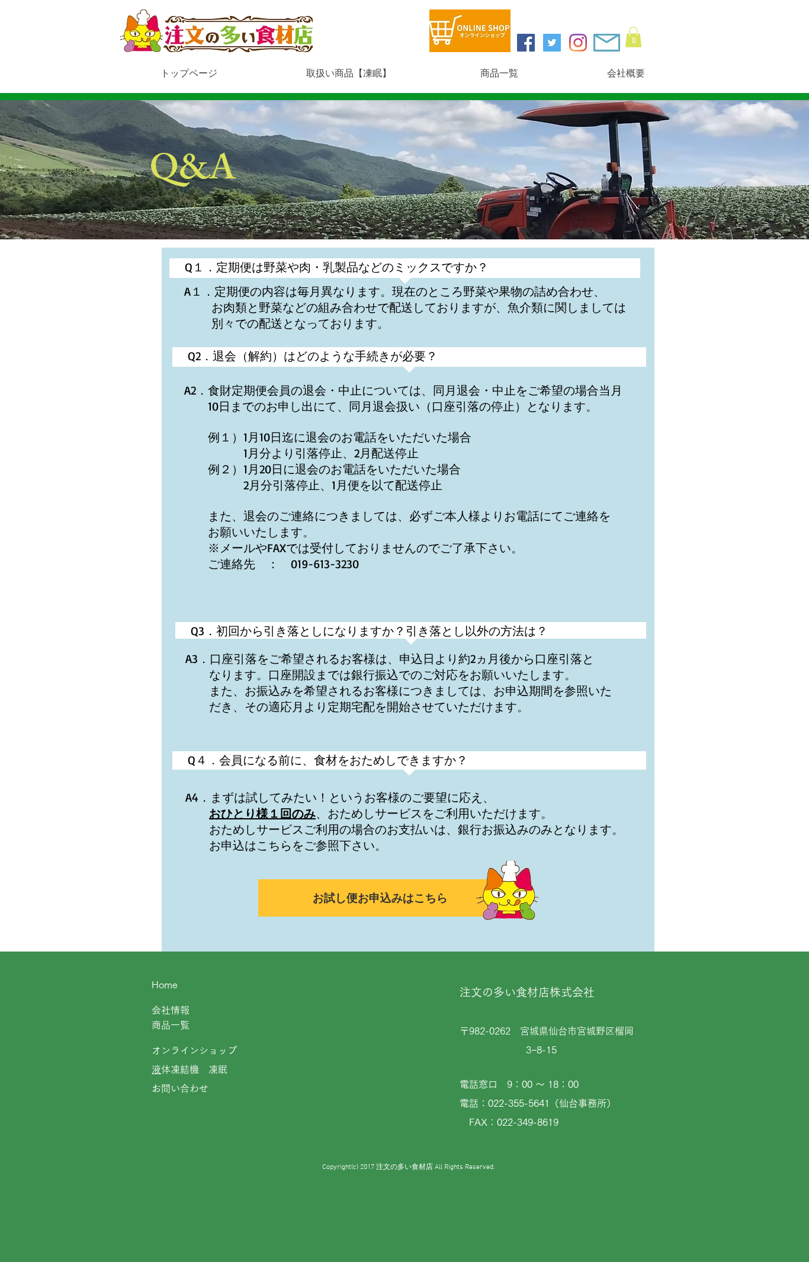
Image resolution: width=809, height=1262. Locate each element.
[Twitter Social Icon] (552, 43)
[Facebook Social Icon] (526, 43)
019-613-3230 (325, 563)
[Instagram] (578, 43)
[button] (633, 37)
